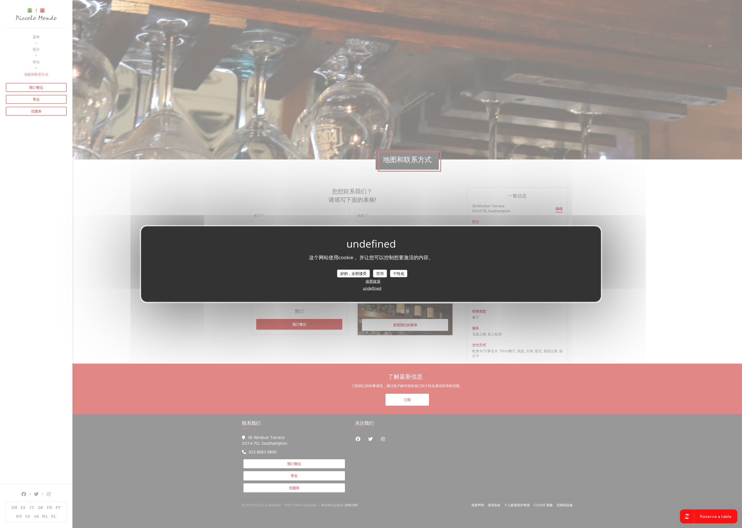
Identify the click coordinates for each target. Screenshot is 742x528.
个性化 (398, 273)
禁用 (380, 273)
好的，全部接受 (353, 273)
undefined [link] (372, 288)
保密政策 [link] (373, 281)
